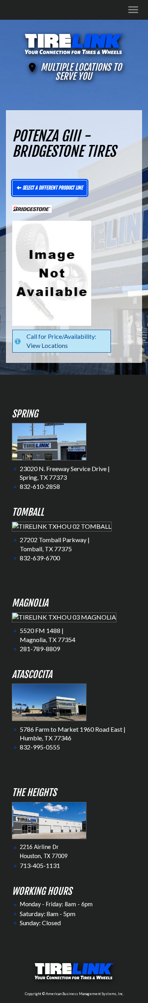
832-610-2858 (40, 486)
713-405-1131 (40, 865)
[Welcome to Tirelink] (74, 43)
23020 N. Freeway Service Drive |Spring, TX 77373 (65, 473)
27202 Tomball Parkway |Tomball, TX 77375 (55, 544)
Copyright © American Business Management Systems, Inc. (74, 994)
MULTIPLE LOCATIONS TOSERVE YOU (81, 72)
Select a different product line (52, 188)
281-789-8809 (40, 648)
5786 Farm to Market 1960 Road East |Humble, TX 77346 (73, 733)
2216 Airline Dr (39, 847)
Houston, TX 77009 (43, 856)
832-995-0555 (40, 747)
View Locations (47, 345)
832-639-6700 (40, 558)
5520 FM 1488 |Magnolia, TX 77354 (47, 635)
